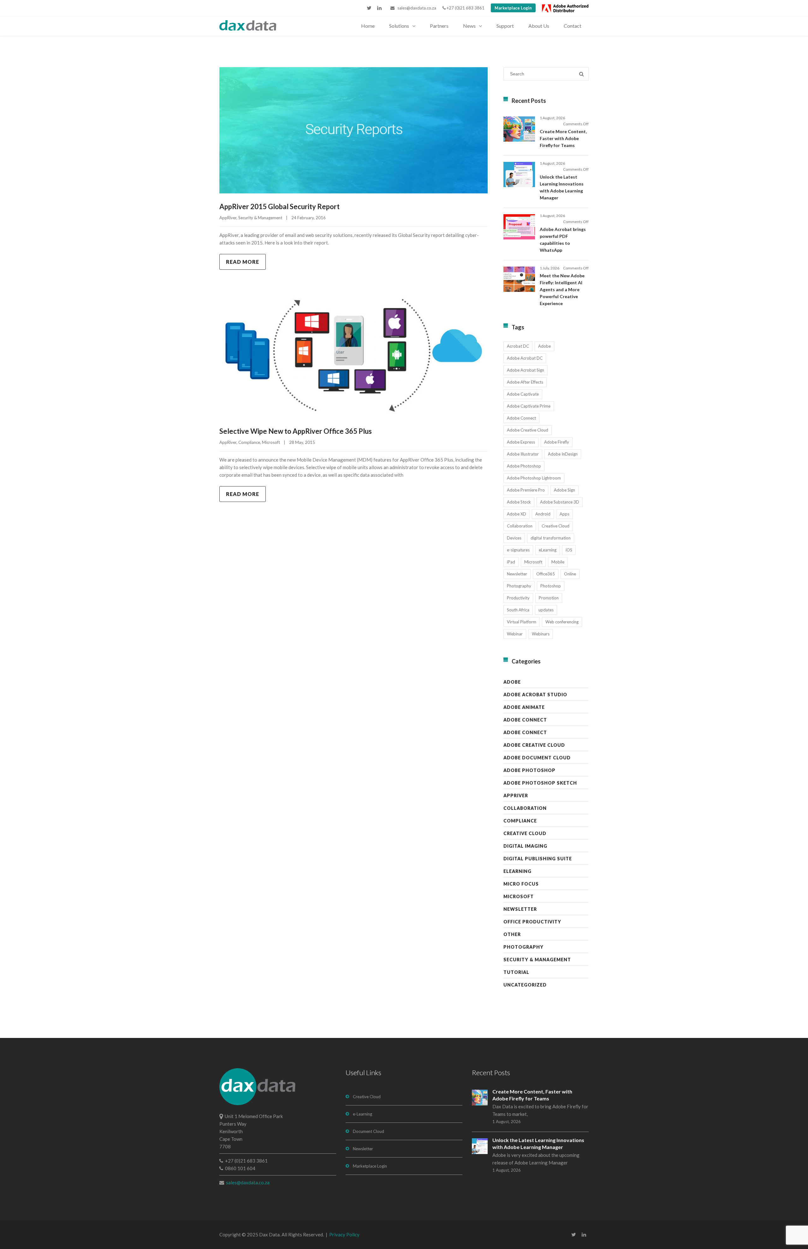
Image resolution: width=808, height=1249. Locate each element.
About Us (538, 26)
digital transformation (551, 537)
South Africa (518, 609)
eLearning (547, 549)
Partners (439, 26)
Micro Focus (521, 884)
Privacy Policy (344, 1234)
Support (505, 26)
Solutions (399, 26)
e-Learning (362, 1113)
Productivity (518, 597)
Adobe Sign (564, 489)
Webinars (541, 633)
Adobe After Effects (525, 382)
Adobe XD (516, 513)
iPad (511, 561)
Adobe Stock (519, 501)
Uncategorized (525, 984)
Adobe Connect (521, 418)
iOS (569, 549)
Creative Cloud (555, 525)
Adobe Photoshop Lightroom (534, 477)
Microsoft (271, 442)
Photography (519, 585)
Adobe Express (521, 442)
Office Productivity (532, 921)
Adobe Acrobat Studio (535, 694)
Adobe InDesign (563, 454)
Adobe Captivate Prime (528, 406)
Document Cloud (368, 1131)
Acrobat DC (518, 346)
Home (368, 26)
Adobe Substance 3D (559, 501)
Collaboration (519, 525)
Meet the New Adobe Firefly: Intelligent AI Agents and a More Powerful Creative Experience (562, 289)
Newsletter (517, 573)
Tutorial (516, 972)
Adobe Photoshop (524, 465)
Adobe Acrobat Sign (525, 370)
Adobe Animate (524, 707)
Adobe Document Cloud (537, 757)
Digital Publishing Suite (537, 858)
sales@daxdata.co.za (415, 7)
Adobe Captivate (523, 394)
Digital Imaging (525, 846)
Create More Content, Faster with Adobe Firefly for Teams (563, 138)
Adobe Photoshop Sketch (540, 783)
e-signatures (518, 549)
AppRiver (227, 217)
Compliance (249, 442)
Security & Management (260, 217)
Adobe (544, 346)
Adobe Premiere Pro (526, 489)
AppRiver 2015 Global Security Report (279, 206)
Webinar (515, 633)
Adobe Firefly (556, 442)
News (469, 26)
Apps (564, 513)
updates (546, 609)
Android (542, 513)
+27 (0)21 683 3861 (465, 7)
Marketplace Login (513, 7)
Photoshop (550, 585)
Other (512, 934)
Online (570, 573)
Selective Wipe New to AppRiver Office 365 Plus (295, 431)
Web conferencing (562, 621)
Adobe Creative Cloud (527, 430)
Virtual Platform (521, 621)
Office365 (545, 573)
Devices (514, 537)
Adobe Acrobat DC (525, 358)
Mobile (557, 561)
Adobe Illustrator (523, 454)
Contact (572, 26)
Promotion (549, 597)
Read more (242, 262)
